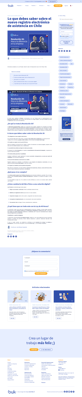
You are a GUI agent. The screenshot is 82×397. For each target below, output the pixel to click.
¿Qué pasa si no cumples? (19, 79)
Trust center (10, 377)
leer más (12, 318)
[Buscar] (60, 19)
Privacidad (10, 369)
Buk (71, 63)
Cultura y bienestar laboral (65, 60)
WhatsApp (62, 370)
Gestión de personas (11, 15)
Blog (8, 366)
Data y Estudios (63, 70)
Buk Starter (10, 378)
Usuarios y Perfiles (28, 366)
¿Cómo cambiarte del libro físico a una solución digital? (25, 81)
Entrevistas (62, 84)
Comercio (62, 104)
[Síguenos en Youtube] (69, 392)
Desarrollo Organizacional (65, 94)
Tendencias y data (64, 90)
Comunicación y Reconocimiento (48, 365)
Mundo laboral (63, 107)
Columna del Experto (64, 100)
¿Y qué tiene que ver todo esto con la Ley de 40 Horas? (25, 83)
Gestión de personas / (14, 304)
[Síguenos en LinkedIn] (67, 392)
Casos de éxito (63, 80)
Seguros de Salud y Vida (46, 375)
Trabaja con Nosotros (12, 363)
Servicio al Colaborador (29, 382)
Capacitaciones (44, 368)
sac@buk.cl (60, 364)
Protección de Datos (12, 371)
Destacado (70, 104)
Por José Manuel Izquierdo (15, 58)
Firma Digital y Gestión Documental (29, 377)
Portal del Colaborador (29, 365)
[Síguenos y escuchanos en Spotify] (69, 51)
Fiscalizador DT (11, 372)
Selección (43, 366)
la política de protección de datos (66, 38)
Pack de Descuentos (45, 379)
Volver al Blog (62, 15)
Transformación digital (65, 74)
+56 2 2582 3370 (62, 362)
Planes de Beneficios (45, 378)
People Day (70, 87)
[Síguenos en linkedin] (62, 51)
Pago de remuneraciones (65, 77)
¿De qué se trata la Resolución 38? (21, 75)
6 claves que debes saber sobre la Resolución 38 (24, 77)
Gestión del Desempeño (46, 363)
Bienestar (62, 97)
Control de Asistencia (28, 375)
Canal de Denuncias (28, 380)
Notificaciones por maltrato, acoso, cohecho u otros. (66, 378)
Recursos (10, 368)
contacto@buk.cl (62, 368)
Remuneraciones (28, 373)
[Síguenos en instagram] (64, 51)
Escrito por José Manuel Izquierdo (19, 227)
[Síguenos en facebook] (8, 237)
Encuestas (43, 369)
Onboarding (26, 379)
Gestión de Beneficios (46, 373)
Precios (26, 5)
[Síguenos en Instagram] (71, 392)
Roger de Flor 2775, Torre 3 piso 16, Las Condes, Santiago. (66, 373)
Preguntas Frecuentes (12, 374)
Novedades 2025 (19, 15)
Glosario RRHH (11, 379)
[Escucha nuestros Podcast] (73, 392)
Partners (70, 84)
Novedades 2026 (63, 67)
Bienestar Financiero (45, 376)
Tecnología (62, 110)
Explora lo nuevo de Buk (13, 375)
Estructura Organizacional (30, 363)
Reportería (26, 369)
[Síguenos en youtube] (67, 51)
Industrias (62, 87)
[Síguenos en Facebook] (65, 392)
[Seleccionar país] (71, 5)
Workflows (26, 368)
